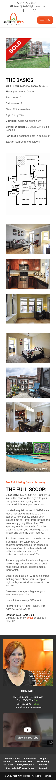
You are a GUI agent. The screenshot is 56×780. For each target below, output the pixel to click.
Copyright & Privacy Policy (20, 768)
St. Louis (8, 764)
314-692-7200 (24, 704)
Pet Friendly (43, 761)
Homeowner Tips (24, 761)
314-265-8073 (28, 3)
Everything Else (25, 764)
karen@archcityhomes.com (28, 707)
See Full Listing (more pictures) (25, 482)
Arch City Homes (21, 776)
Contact (42, 768)
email (30, 617)
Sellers (6, 761)
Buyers (44, 758)
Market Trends (12, 758)
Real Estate (30, 758)
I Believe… (43, 764)
